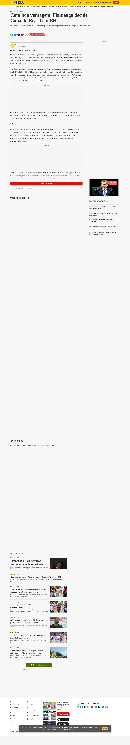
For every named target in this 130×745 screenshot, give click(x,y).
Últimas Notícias (25, 6)
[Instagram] (88, 707)
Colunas (58, 6)
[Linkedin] (103, 707)
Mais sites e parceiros (33, 710)
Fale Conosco (92, 732)
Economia (65, 6)
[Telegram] (95, 707)
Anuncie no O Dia (96, 2)
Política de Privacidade (30, 719)
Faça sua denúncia (107, 2)
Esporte (51, 6)
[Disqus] (46, 470)
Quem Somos (101, 732)
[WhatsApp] (78, 707)
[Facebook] (81, 707)
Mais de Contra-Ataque (38, 665)
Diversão (44, 6)
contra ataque (16, 188)
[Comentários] (25, 35)
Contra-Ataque (16, 11)
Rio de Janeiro (36, 6)
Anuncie (62, 732)
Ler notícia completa (46, 183)
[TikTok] (99, 707)
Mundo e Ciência (80, 6)
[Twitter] (85, 707)
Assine (116, 2)
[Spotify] (106, 707)
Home (17, 6)
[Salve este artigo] (22, 35)
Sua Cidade (89, 6)
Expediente (83, 732)
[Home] (19, 4)
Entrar (80, 2)
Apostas (96, 6)
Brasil (72, 6)
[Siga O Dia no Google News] (36, 35)
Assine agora (63, 714)
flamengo (28, 188)
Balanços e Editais (32, 712)
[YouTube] (92, 707)
